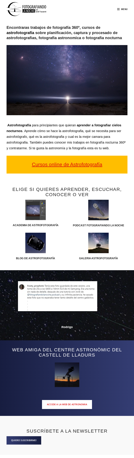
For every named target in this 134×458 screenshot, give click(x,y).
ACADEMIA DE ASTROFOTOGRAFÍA (36, 225)
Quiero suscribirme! (24, 440)
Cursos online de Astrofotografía (67, 164)
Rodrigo (67, 327)
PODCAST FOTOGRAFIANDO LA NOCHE (98, 225)
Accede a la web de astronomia (67, 404)
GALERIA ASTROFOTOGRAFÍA (98, 258)
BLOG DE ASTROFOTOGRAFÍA (35, 258)
